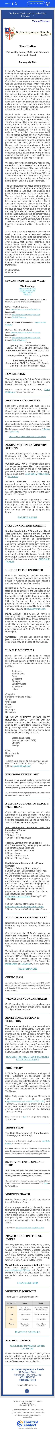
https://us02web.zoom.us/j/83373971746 (25, 1101)
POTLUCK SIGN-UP (27, 517)
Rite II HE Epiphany (19, 340)
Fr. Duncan (46, 429)
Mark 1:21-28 (27, 292)
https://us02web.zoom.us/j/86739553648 (25, 332)
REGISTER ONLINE (27, 969)
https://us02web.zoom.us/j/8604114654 (30, 1228)
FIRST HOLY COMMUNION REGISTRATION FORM (27, 437)
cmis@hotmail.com (21, 766)
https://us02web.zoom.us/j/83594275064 (24, 906)
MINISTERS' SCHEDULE (27, 1332)
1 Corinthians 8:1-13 (27, 291)
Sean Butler (30, 474)
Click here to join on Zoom (17, 896)
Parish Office (14, 432)
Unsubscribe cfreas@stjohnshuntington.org (27, 1409)
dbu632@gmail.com (36, 609)
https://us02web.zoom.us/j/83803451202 (25, 310)
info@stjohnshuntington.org (30, 1415)
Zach (24, 1117)
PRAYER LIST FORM (27, 1283)
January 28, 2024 (27, 62)
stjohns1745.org (27, 1380)
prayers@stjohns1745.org (17, 1270)
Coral (46, 1183)
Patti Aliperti (43, 474)
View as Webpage (41, 21)
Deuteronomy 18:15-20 (27, 289)
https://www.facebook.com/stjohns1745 (26, 315)
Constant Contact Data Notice (33, 1412)
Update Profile (16, 1412)
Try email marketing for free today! (27, 1428)
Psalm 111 (27, 294)
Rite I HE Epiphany (19, 317)
